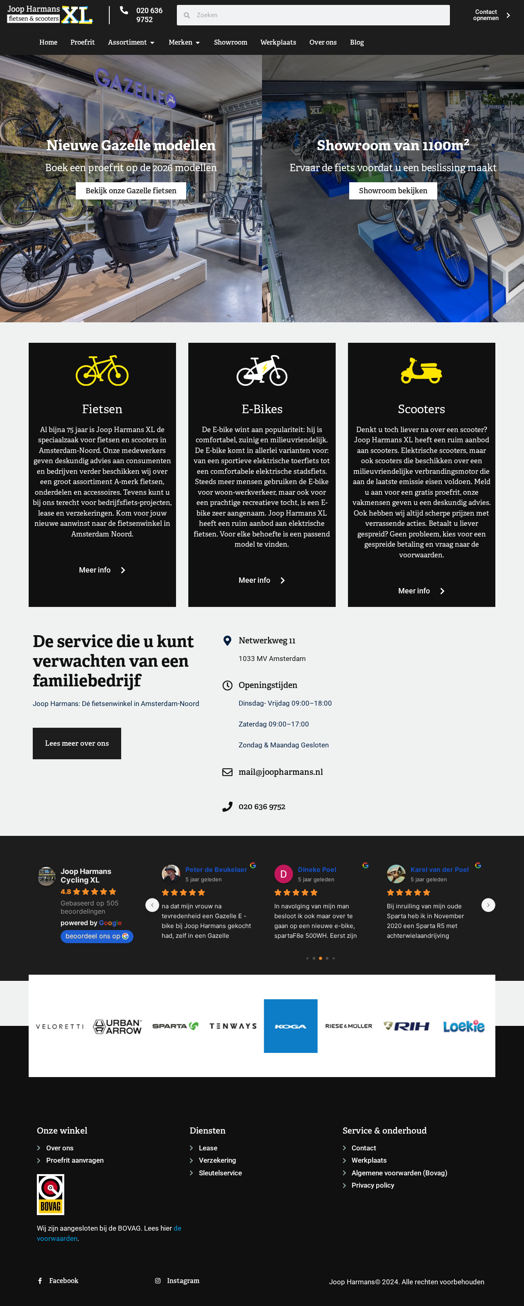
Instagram (183, 1281)
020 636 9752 (149, 15)
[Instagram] (158, 1281)
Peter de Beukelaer (216, 869)
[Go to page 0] (307, 958)
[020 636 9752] (124, 10)
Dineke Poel (317, 869)
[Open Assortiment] (152, 43)
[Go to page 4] (333, 958)
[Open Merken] (197, 43)
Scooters (421, 409)
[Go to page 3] (326, 958)
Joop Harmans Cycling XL (86, 875)
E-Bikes (262, 409)
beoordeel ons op (93, 936)
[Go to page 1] (313, 958)
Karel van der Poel (440, 869)
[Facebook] (40, 1281)
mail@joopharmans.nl (281, 772)
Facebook (64, 1281)
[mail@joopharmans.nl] (227, 772)
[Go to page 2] (320, 958)
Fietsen (102, 409)
